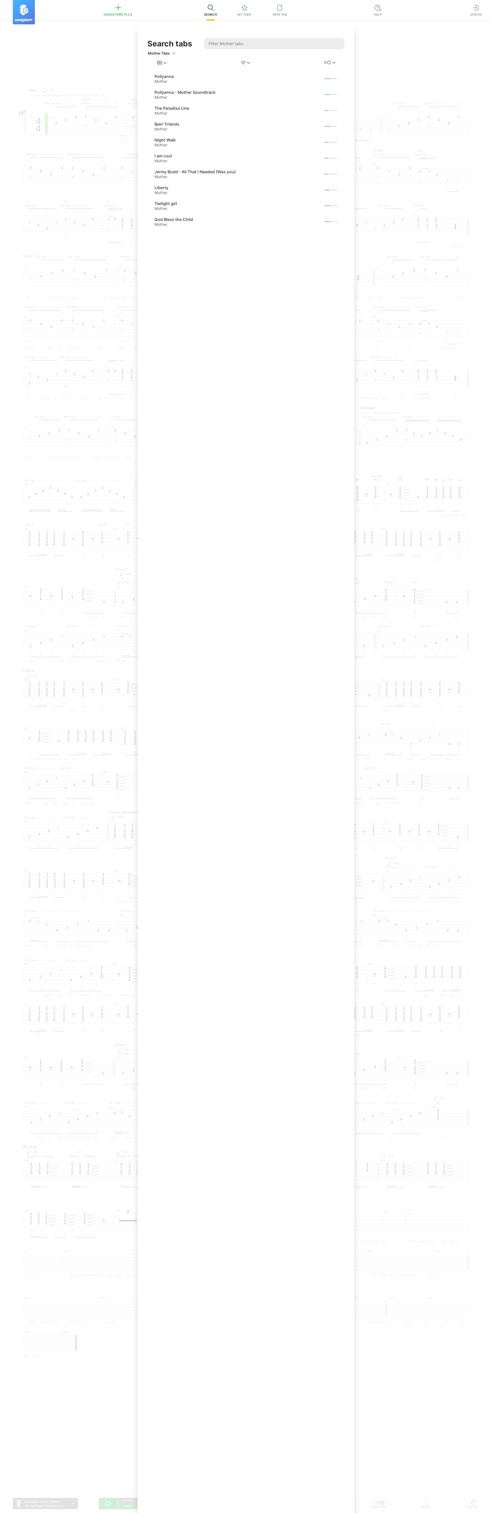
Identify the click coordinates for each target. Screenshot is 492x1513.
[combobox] (162, 62)
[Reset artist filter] (173, 53)
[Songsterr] (24, 12)
